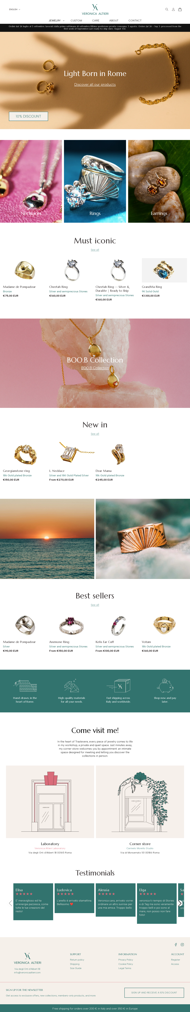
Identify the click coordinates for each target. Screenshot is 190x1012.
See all (95, 249)
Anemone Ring (59, 642)
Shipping (74, 964)
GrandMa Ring (152, 287)
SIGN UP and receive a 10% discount (154, 992)
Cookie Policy (125, 964)
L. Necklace (56, 471)
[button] (54, 20)
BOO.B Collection (95, 368)
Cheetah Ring (58, 287)
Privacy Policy (125, 959)
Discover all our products (95, 84)
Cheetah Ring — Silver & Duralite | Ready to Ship (112, 289)
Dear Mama (103, 471)
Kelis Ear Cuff (105, 642)
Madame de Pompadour (19, 287)
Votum (146, 642)
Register (175, 959)
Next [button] (180, 903)
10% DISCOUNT (28, 116)
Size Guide (75, 968)
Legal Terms (124, 968)
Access (175, 964)
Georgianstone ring (16, 471)
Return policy (77, 959)
